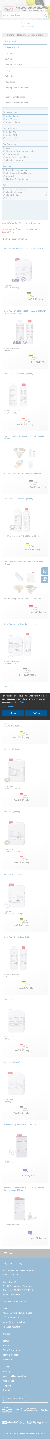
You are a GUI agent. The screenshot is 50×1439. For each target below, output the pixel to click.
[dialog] (25, 719)
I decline (13, 713)
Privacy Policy (18, 702)
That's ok (36, 713)
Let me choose (8, 707)
